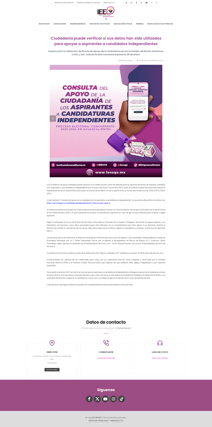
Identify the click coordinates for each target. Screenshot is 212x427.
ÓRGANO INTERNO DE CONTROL (88, 3)
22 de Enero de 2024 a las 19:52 (151, 60)
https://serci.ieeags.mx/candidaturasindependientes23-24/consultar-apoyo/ (78, 203)
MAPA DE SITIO (108, 3)
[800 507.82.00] (156, 2)
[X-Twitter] (141, 2)
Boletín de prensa (125, 60)
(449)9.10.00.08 (106, 358)
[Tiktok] (126, 2)
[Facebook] (136, 2)
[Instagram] (131, 2)
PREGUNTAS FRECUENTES (63, 3)
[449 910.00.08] (151, 2)
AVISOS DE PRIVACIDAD (98, 420)
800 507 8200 (160, 358)
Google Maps (52, 369)
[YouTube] (146, 2)
